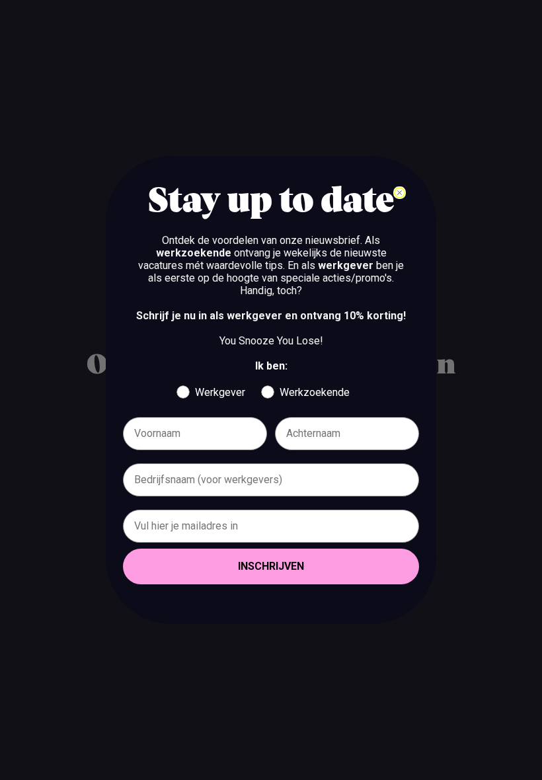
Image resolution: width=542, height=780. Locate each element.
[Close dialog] (400, 193)
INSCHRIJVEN (271, 566)
